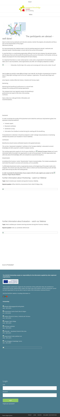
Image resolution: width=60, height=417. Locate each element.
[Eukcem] (30, 8)
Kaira (11, 415)
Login (34, 415)
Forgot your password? (9, 403)
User (4, 384)
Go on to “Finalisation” (8, 265)
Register (39, 415)
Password (5, 391)
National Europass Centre (44, 151)
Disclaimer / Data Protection (50, 415)
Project (30, 1)
